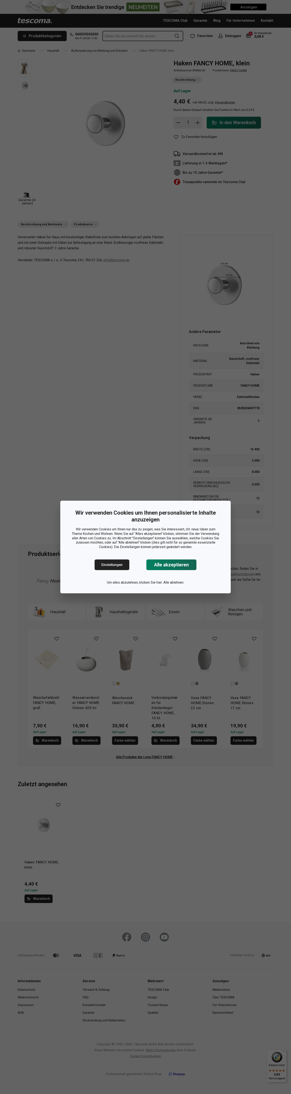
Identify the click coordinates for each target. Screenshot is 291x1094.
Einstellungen (111, 565)
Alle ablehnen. (173, 582)
